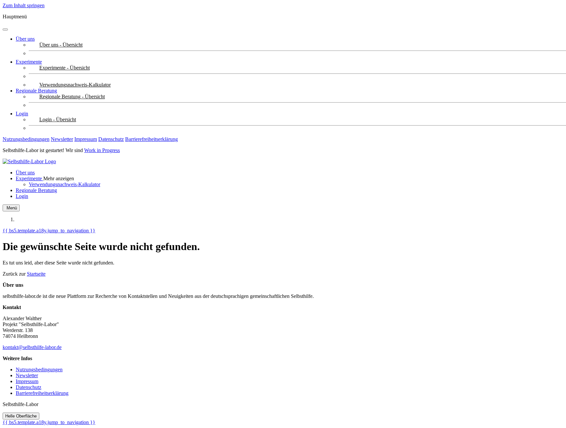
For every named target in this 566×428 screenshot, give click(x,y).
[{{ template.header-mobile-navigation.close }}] (5, 29)
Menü (11, 207)
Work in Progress (102, 150)
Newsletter (62, 139)
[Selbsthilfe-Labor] (29, 161)
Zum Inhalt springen (24, 5)
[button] (58, 178)
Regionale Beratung (36, 90)
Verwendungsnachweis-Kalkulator (75, 85)
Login (22, 113)
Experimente (29, 178)
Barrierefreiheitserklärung (151, 139)
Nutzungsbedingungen (26, 139)
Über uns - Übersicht (61, 45)
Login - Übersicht (57, 119)
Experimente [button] (29, 62)
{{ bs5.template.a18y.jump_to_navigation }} (49, 230)
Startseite (36, 274)
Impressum (85, 139)
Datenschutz (111, 139)
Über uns (25, 39)
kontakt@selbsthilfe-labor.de (32, 347)
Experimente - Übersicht (64, 67)
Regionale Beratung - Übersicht (72, 96)
